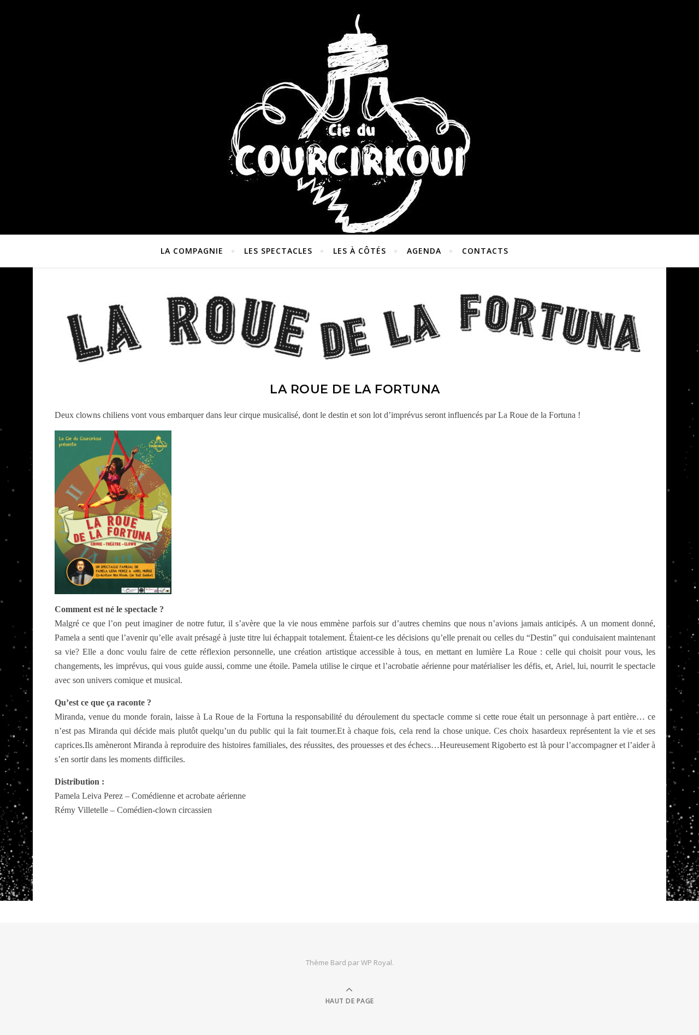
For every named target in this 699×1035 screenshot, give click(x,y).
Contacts (485, 251)
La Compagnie (192, 251)
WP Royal (376, 962)
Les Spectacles (278, 251)
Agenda (424, 251)
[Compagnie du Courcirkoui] (349, 118)
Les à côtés (359, 251)
